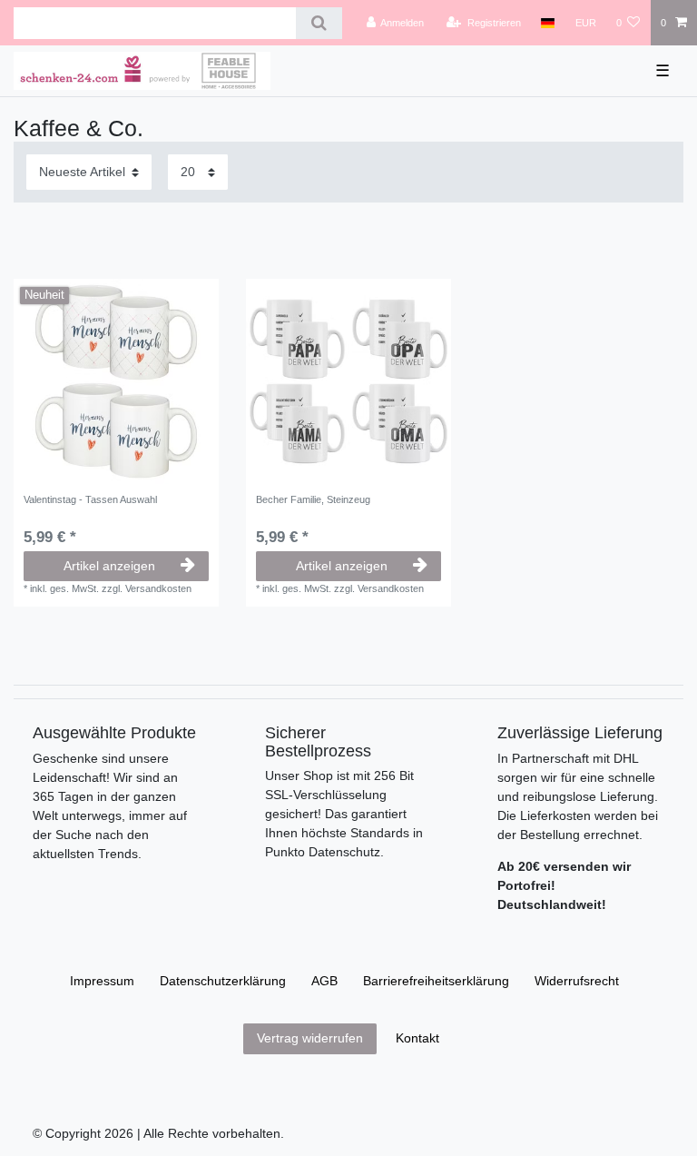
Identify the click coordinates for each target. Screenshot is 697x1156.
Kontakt (417, 1038)
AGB (324, 980)
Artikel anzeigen (109, 565)
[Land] (547, 22)
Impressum (102, 980)
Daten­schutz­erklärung (223, 980)
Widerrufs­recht (577, 980)
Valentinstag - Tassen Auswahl (90, 499)
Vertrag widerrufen (310, 1038)
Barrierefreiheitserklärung (436, 980)
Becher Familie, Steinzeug (313, 499)
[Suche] (319, 23)
